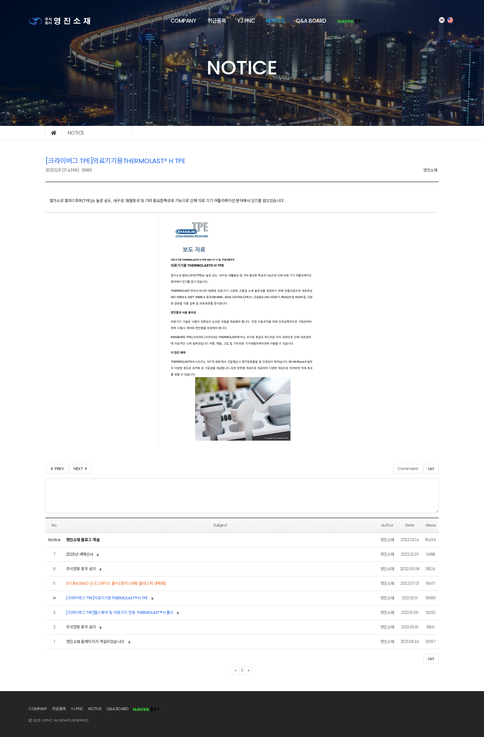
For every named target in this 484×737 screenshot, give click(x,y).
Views (430, 525)
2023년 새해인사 (79, 554)
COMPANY (183, 21)
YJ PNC (246, 21)
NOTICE (275, 21)
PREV (58, 468)
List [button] (431, 658)
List (431, 468)
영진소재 (430, 170)
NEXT (79, 468)
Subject (220, 525)
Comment (407, 468)
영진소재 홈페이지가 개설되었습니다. (95, 641)
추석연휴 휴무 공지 (81, 569)
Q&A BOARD (311, 21)
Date (409, 525)
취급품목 (216, 21)
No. (54, 525)
